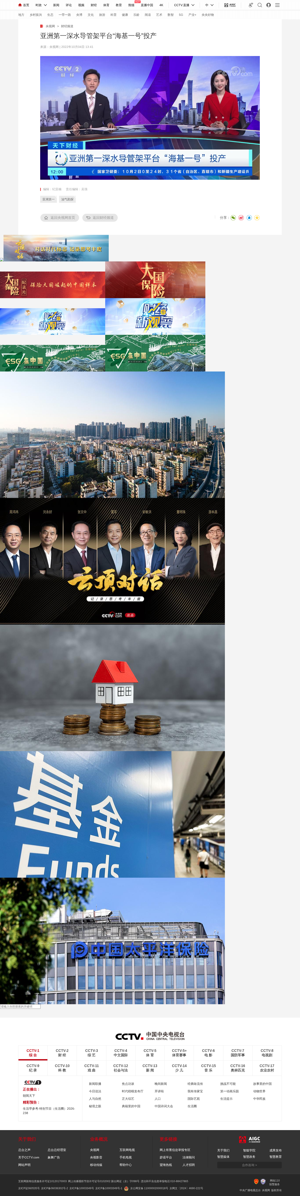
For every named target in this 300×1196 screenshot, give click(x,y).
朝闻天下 (29, 1095)
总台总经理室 (57, 1150)
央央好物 (208, 14)
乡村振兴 (36, 14)
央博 (79, 14)
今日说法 (95, 1091)
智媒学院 (249, 1150)
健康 (125, 14)
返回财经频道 (103, 217)
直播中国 (147, 5)
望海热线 (166, 1165)
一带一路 (65, 14)
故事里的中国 (262, 1083)
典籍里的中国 (131, 1106)
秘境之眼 (95, 1106)
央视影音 (96, 1157)
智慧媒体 (223, 1156)
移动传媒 (96, 1165)
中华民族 (259, 1098)
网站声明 (24, 1165)
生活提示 (226, 1098)
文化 (91, 14)
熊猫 (131, 5)
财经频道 (67, 26)
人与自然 (95, 1098)
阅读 (148, 14)
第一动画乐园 (229, 1091)
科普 (113, 14)
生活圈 (192, 1106)
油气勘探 (67, 199)
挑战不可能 (228, 1083)
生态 (50, 14)
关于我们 (223, 1150)
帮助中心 (125, 1165)
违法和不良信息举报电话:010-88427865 (164, 1181)
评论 (69, 5)
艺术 (159, 14)
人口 (158, 1098)
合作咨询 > (249, 1165)
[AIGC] (230, 5)
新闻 (56, 5)
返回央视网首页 (63, 217)
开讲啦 (159, 1091)
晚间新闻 (161, 1083)
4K (161, 5)
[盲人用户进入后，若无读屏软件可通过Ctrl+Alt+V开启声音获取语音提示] (251, 5)
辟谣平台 (166, 1157)
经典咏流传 (195, 1083)
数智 (171, 14)
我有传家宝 (195, 1091)
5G (181, 14)
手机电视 (125, 1157)
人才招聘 (189, 1165)
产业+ (192, 14)
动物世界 (259, 1091)
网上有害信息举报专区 (175, 1150)
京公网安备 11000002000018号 (149, 1188)
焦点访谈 (128, 1083)
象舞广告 (54, 1157)
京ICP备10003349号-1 (108, 1188)
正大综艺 (128, 1098)
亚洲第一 (48, 199)
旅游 (102, 14)
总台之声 (24, 1150)
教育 (119, 5)
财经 (94, 5)
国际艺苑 (194, 1098)
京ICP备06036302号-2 (54, 1188)
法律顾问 (189, 1157)
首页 (26, 5)
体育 (106, 5)
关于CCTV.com (28, 1157)
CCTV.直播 (181, 5)
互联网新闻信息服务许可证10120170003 (42, 1181)
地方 (21, 14)
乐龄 (136, 14)
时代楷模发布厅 (132, 1091)
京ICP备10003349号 (81, 1188)
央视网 (50, 26)
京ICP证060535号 (29, 1188)
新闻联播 (95, 1083)
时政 (39, 5)
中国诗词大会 (164, 1106)
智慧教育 (275, 1156)
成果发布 (275, 1150)
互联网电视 (127, 1150)
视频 (81, 5)
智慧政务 (249, 1156)
